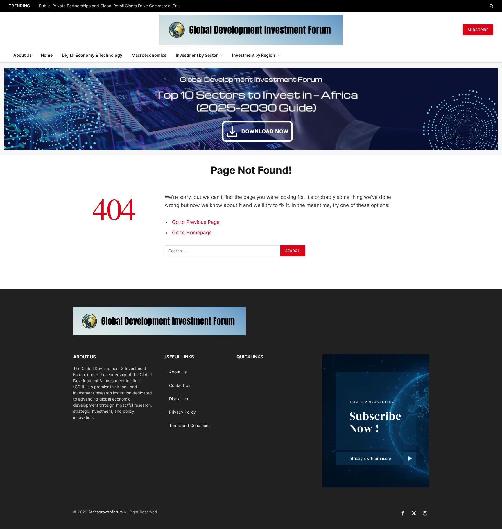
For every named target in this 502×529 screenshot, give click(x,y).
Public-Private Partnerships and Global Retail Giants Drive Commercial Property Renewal (111, 5)
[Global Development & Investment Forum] (251, 30)
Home (47, 55)
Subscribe (478, 30)
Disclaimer (179, 398)
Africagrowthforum (105, 512)
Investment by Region (253, 55)
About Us (22, 55)
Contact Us (179, 385)
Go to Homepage (192, 232)
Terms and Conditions (189, 425)
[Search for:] (223, 250)
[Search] (490, 6)
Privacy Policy (182, 412)
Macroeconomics (149, 55)
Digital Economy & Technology (92, 55)
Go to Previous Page (196, 222)
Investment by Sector (197, 55)
